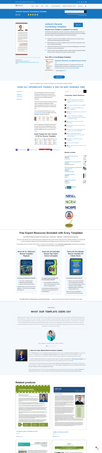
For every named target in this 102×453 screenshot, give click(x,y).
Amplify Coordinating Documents (60, 432)
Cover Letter (30, 62)
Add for (61, 70)
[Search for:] (74, 11)
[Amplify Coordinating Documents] (69, 407)
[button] (49, 65)
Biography (26, 62)
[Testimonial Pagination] (46, 346)
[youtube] (85, 1)
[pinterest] (83, 1)
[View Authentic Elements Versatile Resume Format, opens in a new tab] (55, 62)
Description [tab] (19, 91)
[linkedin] (81, 1)
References (35, 62)
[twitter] (79, 1)
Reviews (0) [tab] (19, 99)
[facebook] (77, 1)
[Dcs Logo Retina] (19, 4)
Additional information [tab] (19, 95)
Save (45, 149)
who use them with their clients (74, 371)
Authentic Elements (20, 62)
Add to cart (59, 77)
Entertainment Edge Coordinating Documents (27, 431)
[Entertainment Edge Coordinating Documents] (33, 407)
